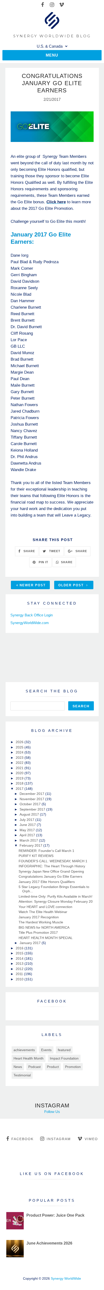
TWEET (54, 551)
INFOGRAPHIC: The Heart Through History (52, 866)
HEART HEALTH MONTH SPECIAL (46, 938)
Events (46, 1050)
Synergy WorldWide (66, 1278)
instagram (59, 1139)
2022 (20, 763)
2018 (20, 783)
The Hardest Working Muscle (41, 922)
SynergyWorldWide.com (29, 623)
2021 (20, 768)
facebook (22, 1139)
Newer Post (33, 585)
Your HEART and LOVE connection (45, 907)
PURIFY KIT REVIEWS (36, 856)
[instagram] (52, 5)
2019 (20, 778)
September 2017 (33, 809)
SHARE (28, 551)
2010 (20, 979)
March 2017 (29, 840)
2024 (20, 752)
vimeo (91, 1139)
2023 (20, 758)
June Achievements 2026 (49, 1243)
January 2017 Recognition (39, 917)
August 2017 (30, 814)
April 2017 (28, 835)
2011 (20, 974)
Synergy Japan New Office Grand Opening (51, 871)
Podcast (34, 1067)
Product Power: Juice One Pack (55, 1215)
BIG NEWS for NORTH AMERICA (44, 927)
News (18, 1067)
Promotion (73, 1067)
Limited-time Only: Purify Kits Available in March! (55, 896)
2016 (20, 948)
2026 (20, 742)
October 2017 (31, 804)
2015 (20, 953)
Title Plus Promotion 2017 (38, 932)
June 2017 (28, 825)
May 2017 (28, 830)
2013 (20, 963)
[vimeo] (61, 5)
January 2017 (31, 943)
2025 (20, 747)
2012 (20, 969)
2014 (20, 958)
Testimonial (22, 1075)
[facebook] (42, 5)
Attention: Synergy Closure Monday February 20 (56, 901)
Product (53, 1067)
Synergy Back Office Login (31, 615)
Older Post (71, 585)
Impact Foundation (64, 1058)
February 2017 (31, 845)
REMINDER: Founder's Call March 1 (46, 851)
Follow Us (52, 1112)
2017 (20, 789)
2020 (20, 773)
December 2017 (32, 794)
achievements (24, 1050)
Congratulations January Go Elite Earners (50, 876)
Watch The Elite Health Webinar (43, 912)
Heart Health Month (29, 1058)
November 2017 (32, 799)
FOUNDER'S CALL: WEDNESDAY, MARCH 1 (53, 861)
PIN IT (43, 562)
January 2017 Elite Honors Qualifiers (47, 882)
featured (64, 1050)
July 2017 (27, 820)
